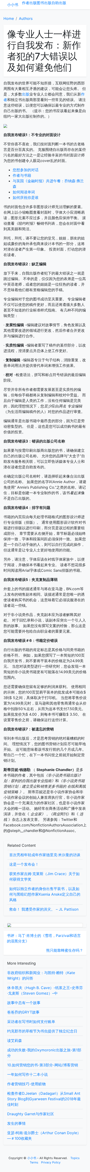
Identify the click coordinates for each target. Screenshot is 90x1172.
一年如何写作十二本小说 (27, 1074)
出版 (33, 2)
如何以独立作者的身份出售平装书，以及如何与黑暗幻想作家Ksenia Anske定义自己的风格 (44, 894)
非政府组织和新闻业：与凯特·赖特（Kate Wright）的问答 (41, 975)
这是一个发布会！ (24, 864)
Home (8, 18)
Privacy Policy (50, 1162)
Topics (75, 1158)
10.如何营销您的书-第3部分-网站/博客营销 (42, 1065)
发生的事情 (16, 1123)
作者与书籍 (22, 175)
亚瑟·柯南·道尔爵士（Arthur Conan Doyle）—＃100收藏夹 (44, 1135)
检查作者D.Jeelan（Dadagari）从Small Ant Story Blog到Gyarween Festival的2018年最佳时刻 (44, 1099)
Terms (34, 1162)
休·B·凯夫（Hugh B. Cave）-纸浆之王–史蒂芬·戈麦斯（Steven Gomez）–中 (45, 990)
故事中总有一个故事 (23, 1002)
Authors (26, 18)
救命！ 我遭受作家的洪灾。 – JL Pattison (43, 909)
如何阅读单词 (24, 192)
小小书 (12, 4)
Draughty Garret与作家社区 (30, 1114)
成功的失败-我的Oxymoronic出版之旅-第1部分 (44, 1053)
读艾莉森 (14, 1040)
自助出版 (58, 2)
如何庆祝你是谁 (26, 197)
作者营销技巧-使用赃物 (26, 1084)
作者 (25, 2)
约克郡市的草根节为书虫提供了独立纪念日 (42, 1031)
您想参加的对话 (26, 169)
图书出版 (44, 2)
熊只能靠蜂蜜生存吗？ (64, 950)
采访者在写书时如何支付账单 (31, 1021)
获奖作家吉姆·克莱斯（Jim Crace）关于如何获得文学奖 (44, 876)
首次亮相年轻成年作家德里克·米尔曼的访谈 (44, 854)
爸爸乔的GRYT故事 (23, 1012)
